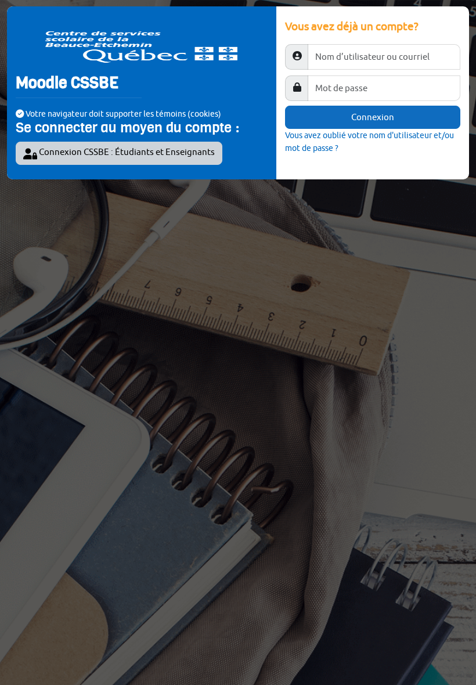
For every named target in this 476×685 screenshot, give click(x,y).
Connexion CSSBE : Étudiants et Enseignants (126, 152)
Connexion (372, 117)
